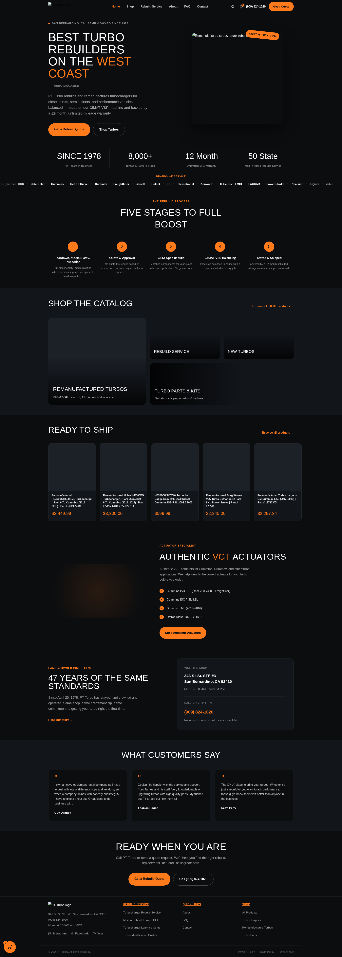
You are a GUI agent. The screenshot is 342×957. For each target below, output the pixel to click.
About (173, 6)
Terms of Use (286, 951)
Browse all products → (278, 432)
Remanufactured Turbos (257, 927)
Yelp (98, 933)
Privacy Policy (246, 951)
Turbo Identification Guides (140, 935)
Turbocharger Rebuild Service (142, 912)
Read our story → (60, 719)
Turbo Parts (249, 935)
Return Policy (266, 951)
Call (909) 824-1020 (193, 879)
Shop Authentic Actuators (183, 632)
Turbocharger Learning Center (142, 927)
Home (116, 6)
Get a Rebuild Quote (69, 129)
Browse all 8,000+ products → (273, 306)
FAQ (187, 6)
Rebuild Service (151, 6)
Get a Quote (281, 6)
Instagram (59, 933)
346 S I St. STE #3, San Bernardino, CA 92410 (77, 914)
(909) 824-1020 (256, 6)
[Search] (233, 7)
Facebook (82, 933)
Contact (202, 6)
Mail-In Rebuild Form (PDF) (140, 920)
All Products (249, 912)
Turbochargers (251, 920)
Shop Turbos (109, 129)
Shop (130, 6)
